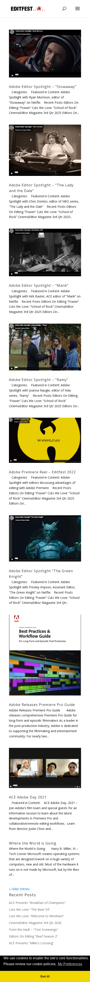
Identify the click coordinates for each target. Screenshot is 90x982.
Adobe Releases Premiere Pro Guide (42, 704)
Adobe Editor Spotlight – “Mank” (39, 285)
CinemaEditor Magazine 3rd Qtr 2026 (35, 923)
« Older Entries (19, 889)
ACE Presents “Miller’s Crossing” (31, 943)
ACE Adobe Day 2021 (28, 797)
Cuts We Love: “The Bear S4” (29, 909)
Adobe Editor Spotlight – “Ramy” (38, 379)
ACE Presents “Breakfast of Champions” (37, 903)
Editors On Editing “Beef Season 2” (33, 936)
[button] (84, 964)
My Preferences (70, 964)
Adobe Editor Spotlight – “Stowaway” (42, 86)
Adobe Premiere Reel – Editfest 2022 (42, 472)
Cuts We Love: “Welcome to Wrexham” (36, 916)
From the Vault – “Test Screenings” (33, 929)
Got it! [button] (45, 976)
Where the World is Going (32, 843)
